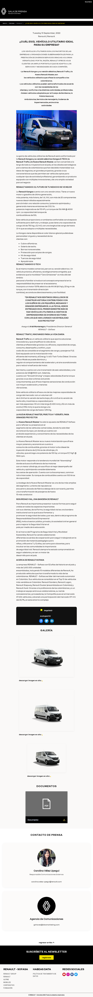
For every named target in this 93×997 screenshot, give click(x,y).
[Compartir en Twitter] (46, 621)
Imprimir (48, 610)
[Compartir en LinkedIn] (52, 621)
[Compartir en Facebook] (41, 621)
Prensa (11, 23)
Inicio (5, 23)
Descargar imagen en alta (31, 680)
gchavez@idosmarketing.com (47, 925)
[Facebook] (72, 974)
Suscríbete (88, 2)
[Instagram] (68, 974)
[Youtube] (64, 974)
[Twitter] (76, 974)
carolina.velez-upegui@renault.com (46, 881)
